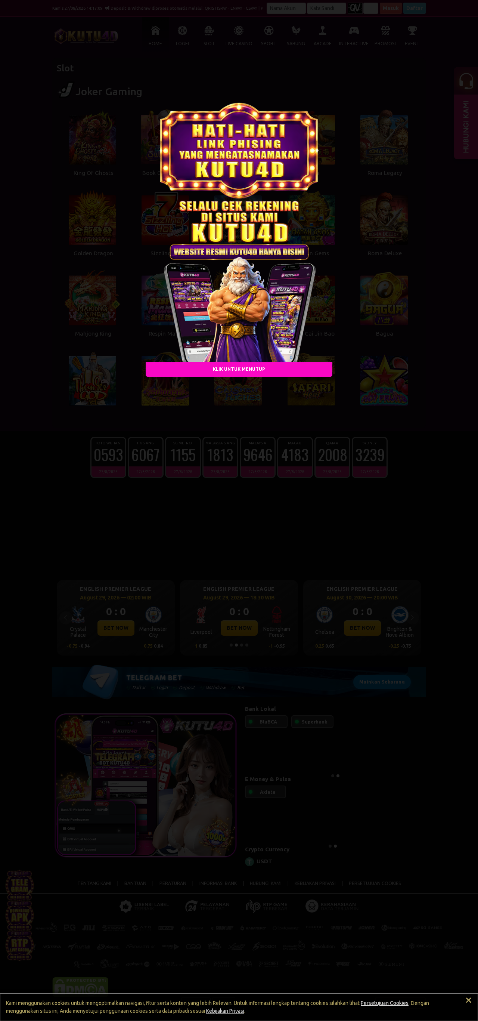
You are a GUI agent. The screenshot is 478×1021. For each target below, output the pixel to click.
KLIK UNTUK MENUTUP (239, 369)
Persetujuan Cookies (385, 1003)
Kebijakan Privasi (225, 1011)
